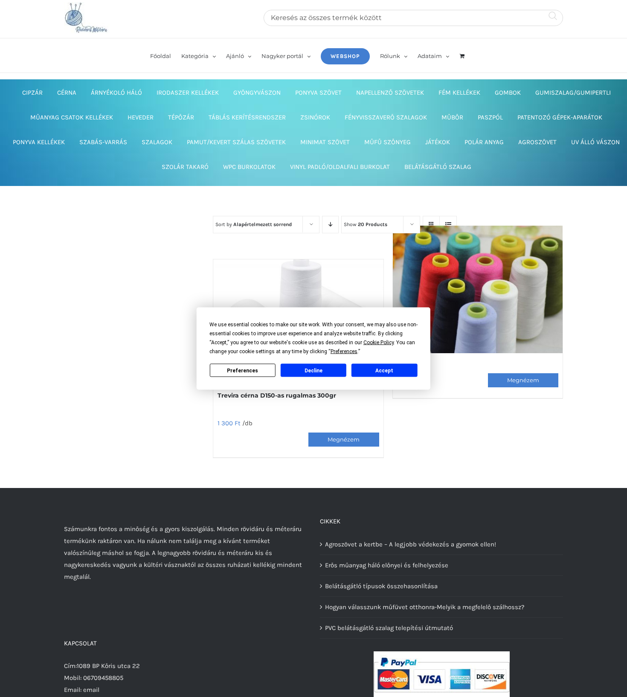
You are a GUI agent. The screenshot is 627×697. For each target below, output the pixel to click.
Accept (384, 370)
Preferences (242, 370)
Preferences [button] (344, 351)
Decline (313, 370)
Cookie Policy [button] (378, 343)
